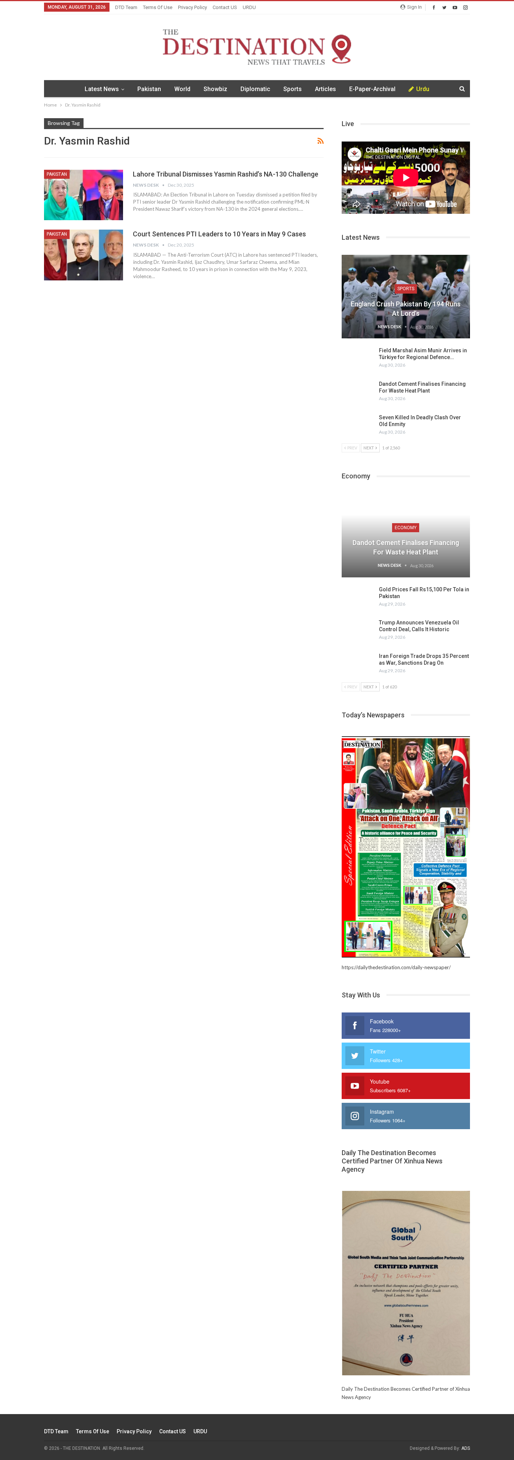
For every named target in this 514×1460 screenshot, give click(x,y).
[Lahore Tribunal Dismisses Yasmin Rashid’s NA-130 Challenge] (83, 195)
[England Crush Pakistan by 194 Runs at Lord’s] (406, 296)
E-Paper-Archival (372, 89)
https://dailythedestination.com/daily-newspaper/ (396, 967)
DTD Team (126, 7)
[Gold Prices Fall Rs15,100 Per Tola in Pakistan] (358, 598)
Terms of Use (157, 7)
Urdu (422, 89)
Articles (325, 89)
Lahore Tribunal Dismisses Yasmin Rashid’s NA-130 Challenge (225, 174)
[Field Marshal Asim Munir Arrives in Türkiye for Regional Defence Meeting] (358, 359)
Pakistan (149, 89)
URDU (249, 7)
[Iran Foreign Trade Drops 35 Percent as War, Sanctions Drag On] (358, 665)
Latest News (102, 89)
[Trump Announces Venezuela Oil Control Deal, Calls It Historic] (358, 631)
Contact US (225, 7)
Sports (292, 89)
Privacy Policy (192, 7)
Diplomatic (255, 89)
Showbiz (215, 89)
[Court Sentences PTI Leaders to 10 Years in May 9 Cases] (83, 255)
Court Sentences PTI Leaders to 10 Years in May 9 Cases (219, 234)
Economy (406, 527)
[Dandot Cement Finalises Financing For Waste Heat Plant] (358, 393)
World (182, 89)
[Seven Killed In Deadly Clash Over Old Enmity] (358, 426)
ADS (465, 1448)
